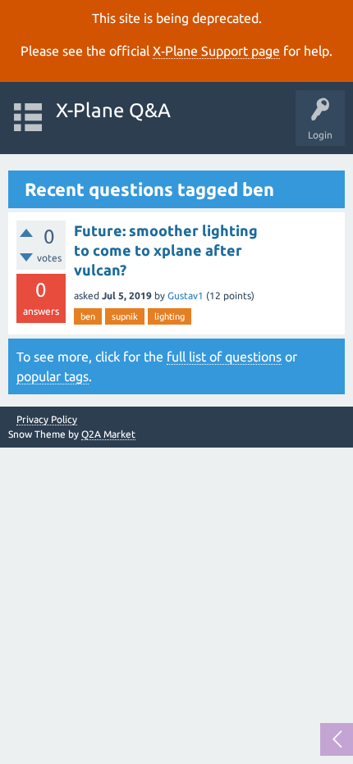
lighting (169, 316)
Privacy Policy (46, 420)
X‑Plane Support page (216, 50)
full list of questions (224, 356)
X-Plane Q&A (113, 110)
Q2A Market (108, 434)
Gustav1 (185, 295)
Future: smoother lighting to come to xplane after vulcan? (166, 250)
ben (87, 316)
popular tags (52, 376)
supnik (125, 316)
